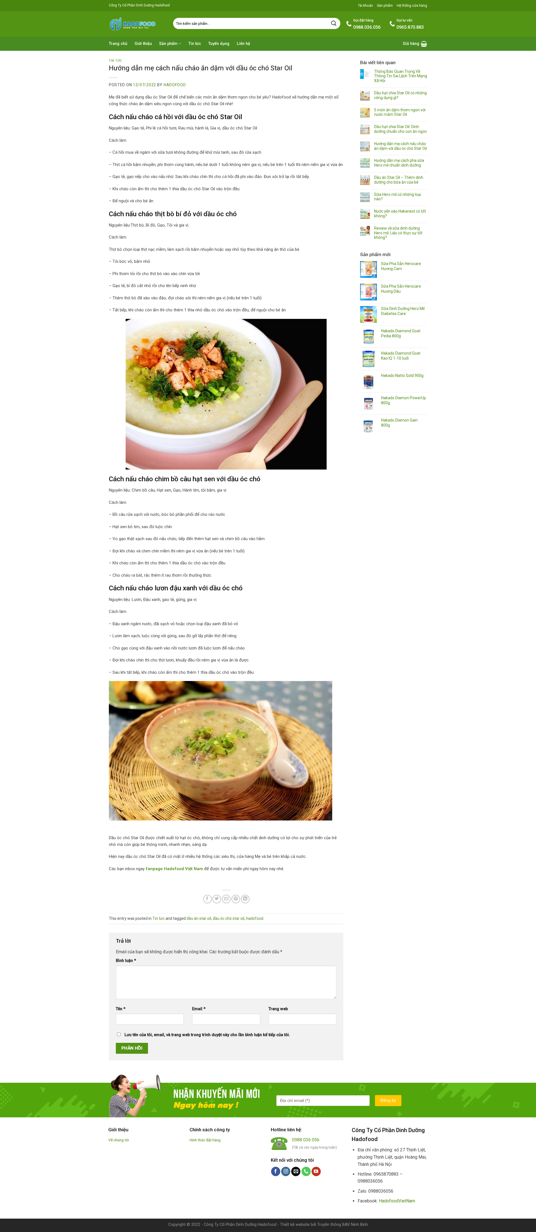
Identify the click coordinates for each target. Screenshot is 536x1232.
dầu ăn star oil (198, 918)
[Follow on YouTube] (316, 1171)
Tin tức (194, 43)
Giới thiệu (143, 43)
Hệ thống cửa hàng (412, 5)
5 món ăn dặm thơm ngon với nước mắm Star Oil (399, 112)
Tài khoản (365, 5)
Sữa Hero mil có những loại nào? (397, 196)
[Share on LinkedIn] (245, 899)
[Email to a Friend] (226, 899)
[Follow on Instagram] (285, 1171)
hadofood (175, 85)
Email (198, 1009)
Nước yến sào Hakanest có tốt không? (400, 213)
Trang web (278, 1009)
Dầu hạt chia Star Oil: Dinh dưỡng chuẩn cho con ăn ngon (400, 129)
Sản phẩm (385, 5)
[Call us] (306, 1171)
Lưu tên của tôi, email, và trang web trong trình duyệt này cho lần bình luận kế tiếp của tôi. (207, 1035)
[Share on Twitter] (216, 899)
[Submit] (333, 23)
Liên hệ (243, 43)
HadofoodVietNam (397, 1201)
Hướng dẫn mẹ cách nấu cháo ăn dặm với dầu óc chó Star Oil (400, 146)
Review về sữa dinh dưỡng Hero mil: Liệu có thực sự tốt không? (398, 233)
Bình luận (126, 960)
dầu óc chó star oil (228, 918)
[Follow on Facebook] (275, 1171)
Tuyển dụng (218, 43)
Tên (120, 1009)
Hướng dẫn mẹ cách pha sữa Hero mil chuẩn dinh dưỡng (399, 162)
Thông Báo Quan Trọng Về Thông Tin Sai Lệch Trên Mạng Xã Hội (400, 76)
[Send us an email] (295, 1171)
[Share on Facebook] (207, 899)
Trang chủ (118, 43)
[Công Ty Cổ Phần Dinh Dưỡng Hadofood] (137, 23)
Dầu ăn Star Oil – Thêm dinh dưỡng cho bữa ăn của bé (398, 179)
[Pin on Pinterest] (235, 899)
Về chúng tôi (118, 1140)
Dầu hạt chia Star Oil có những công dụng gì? (400, 95)
